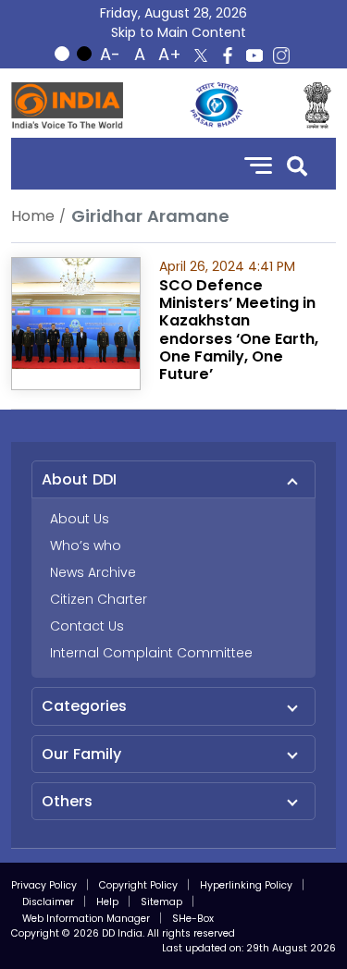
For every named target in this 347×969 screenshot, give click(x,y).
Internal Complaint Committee (151, 653)
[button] (297, 164)
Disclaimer (48, 902)
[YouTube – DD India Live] (254, 55)
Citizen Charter (98, 599)
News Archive (93, 572)
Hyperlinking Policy (246, 885)
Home (33, 216)
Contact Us (87, 626)
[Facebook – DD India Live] (228, 55)
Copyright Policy (138, 885)
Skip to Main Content (178, 32)
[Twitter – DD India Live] (201, 55)
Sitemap (161, 902)
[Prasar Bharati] (216, 105)
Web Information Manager (86, 919)
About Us (79, 518)
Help (107, 902)
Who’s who (85, 545)
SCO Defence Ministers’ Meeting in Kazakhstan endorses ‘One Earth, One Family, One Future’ (238, 330)
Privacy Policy (44, 885)
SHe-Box (193, 919)
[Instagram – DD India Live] (281, 55)
